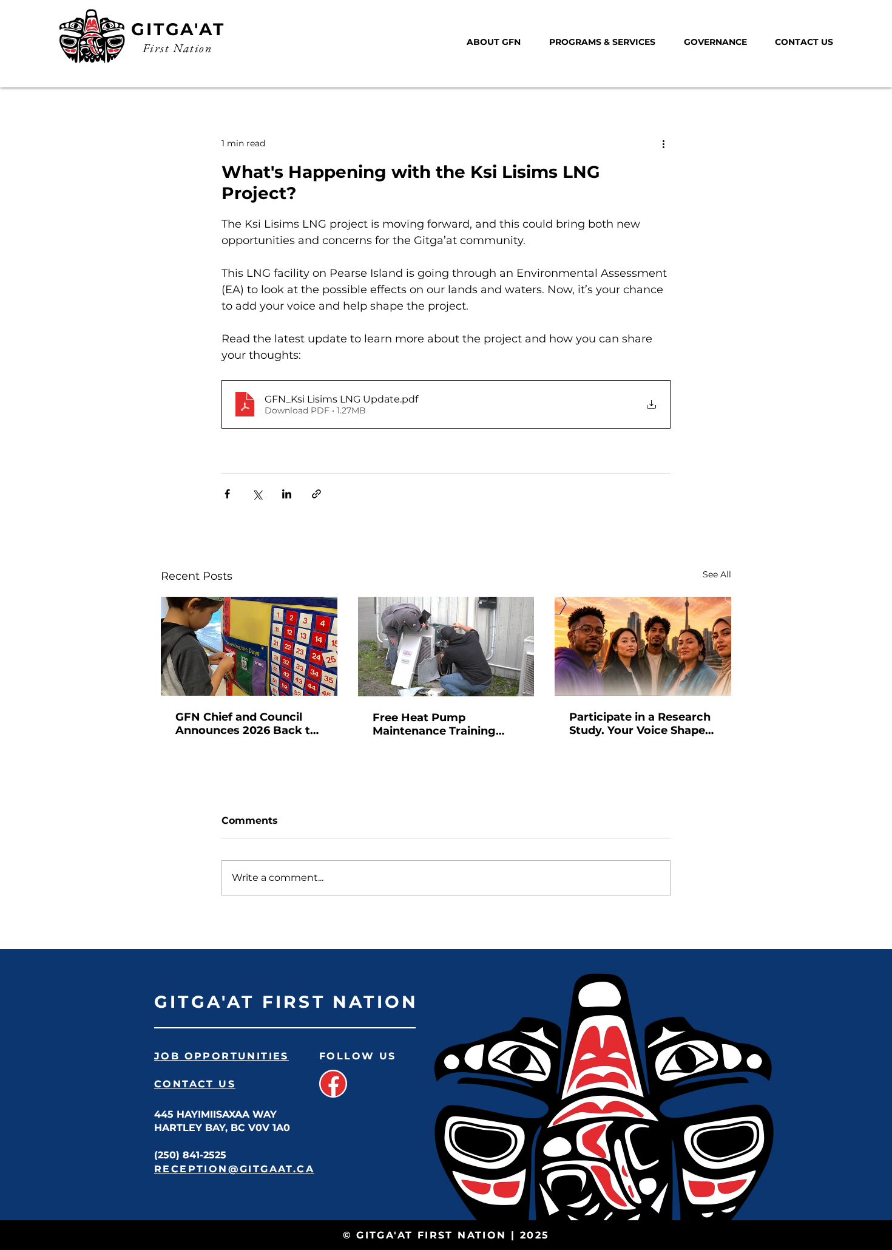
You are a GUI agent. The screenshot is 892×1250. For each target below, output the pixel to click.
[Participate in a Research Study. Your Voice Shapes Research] (643, 646)
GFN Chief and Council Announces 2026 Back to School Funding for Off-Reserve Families (246, 723)
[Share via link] (316, 494)
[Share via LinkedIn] (286, 494)
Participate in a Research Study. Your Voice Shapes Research (640, 723)
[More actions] (663, 143)
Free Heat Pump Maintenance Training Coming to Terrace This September (438, 724)
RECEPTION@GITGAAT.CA (234, 1169)
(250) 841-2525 (190, 1155)
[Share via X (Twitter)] (257, 494)
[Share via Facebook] (227, 494)
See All (717, 574)
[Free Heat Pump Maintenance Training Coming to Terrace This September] (446, 646)
